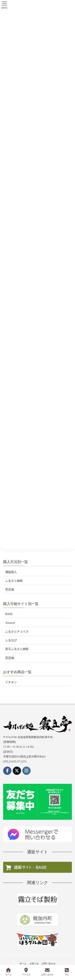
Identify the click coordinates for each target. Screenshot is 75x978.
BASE (9, 614)
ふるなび (11, 640)
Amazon (10, 622)
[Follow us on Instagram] (26, 771)
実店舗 (9, 589)
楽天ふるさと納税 (17, 649)
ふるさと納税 (14, 580)
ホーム (23, 963)
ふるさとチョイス (17, 631)
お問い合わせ (48, 963)
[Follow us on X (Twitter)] (17, 771)
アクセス (26, 974)
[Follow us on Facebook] (7, 771)
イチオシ (11, 682)
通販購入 (11, 572)
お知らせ (34, 963)
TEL (67, 974)
